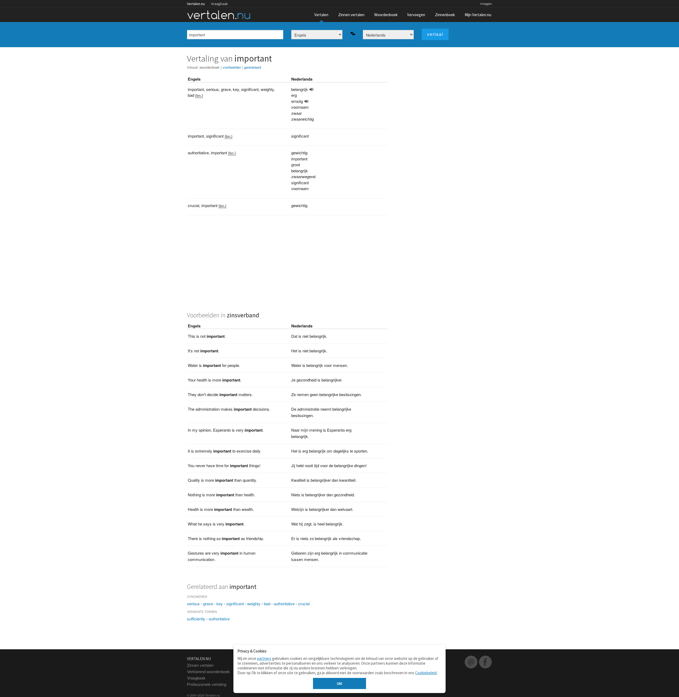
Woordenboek (386, 14)
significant (235, 603)
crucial (304, 603)
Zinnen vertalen (351, 14)
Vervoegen (416, 14)
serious (193, 603)
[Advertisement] (287, 266)
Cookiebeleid (426, 672)
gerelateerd (252, 67)
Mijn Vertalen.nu (478, 14)
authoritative (284, 603)
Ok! (339, 683)
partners (264, 658)
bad (267, 603)
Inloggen (486, 4)
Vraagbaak (219, 3)
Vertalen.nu (196, 3)
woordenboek (209, 67)
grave (208, 603)
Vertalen (321, 14)
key (219, 603)
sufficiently (196, 618)
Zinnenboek (445, 14)
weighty (253, 603)
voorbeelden (232, 67)
